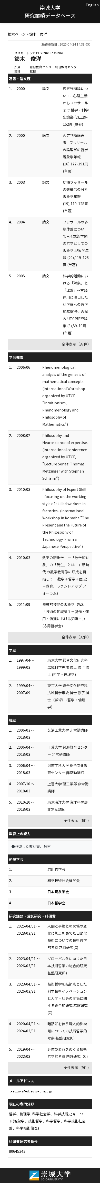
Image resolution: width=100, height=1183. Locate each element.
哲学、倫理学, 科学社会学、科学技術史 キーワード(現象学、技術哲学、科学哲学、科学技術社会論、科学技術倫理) (48, 1121)
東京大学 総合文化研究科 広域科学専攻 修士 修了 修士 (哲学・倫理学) (68, 667)
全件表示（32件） (76, 636)
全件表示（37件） (76, 344)
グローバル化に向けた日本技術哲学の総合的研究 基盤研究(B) (67, 965)
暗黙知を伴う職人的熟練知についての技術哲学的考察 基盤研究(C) (67, 1031)
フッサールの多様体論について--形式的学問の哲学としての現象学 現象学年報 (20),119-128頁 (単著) (76, 243)
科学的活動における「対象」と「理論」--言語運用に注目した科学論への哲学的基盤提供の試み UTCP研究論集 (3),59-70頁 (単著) (75, 304)
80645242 (17, 1151)
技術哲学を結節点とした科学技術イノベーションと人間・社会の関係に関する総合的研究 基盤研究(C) (67, 998)
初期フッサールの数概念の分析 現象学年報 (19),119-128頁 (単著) (75, 196)
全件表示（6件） (77, 820)
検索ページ (17, 34)
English (92, 4)
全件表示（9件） (77, 1067)
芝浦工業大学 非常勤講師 (67, 730)
